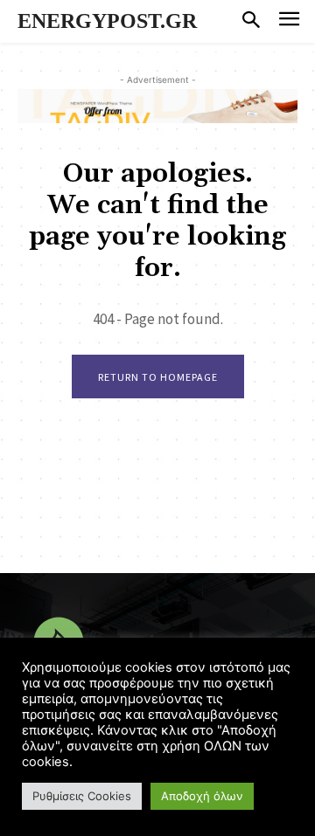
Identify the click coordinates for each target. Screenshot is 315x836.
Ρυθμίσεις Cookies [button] (81, 796)
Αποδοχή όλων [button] (202, 796)
